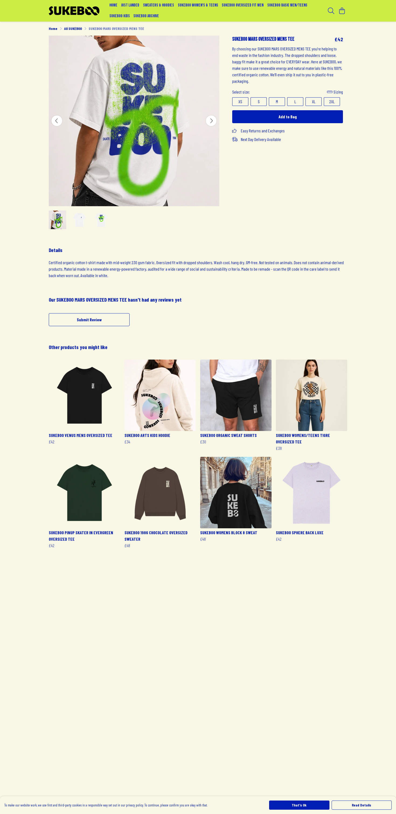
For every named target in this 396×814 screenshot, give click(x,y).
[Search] (331, 10)
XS (240, 101)
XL (313, 101)
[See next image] (211, 120)
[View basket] (341, 10)
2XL (332, 101)
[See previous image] (56, 120)
